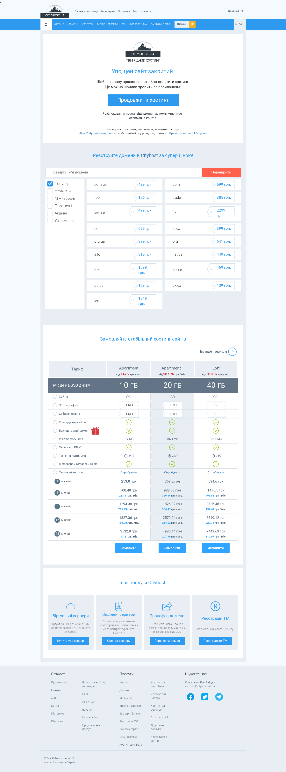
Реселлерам (107, 11)
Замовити (128, 548)
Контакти (145, 11)
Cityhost (149, 155)
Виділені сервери (107, 24)
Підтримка (124, 11)
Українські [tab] (63, 191)
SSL (123, 24)
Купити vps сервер (70, 641)
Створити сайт (160, 717)
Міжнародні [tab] (65, 198)
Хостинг (59, 24)
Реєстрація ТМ (128, 721)
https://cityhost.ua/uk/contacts (98, 133)
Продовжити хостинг (143, 100)
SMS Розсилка (138, 24)
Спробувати (128, 472)
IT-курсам (57, 721)
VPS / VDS (87, 24)
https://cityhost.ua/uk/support (187, 133)
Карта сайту (90, 717)
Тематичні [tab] (63, 206)
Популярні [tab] (63, 184)
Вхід (241, 24)
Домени (73, 24)
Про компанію (60, 682)
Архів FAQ (88, 701)
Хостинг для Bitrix (130, 744)
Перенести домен (167, 641)
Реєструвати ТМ (215, 641)
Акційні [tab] (61, 213)
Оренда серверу (118, 641)
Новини (56, 690)
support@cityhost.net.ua (200, 686)
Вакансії (87, 709)
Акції (95, 11)
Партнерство (82, 11)
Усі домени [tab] (64, 221)
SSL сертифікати (129, 713)
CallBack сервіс (161, 24)
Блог (135, 11)
